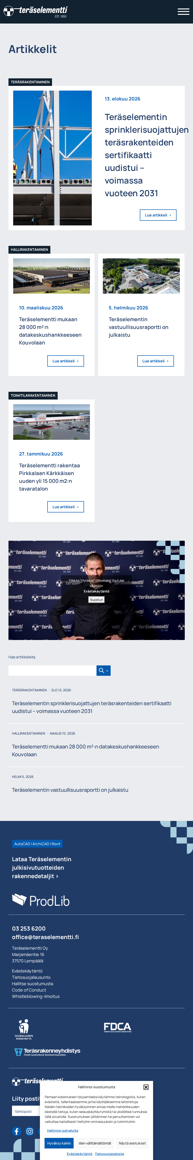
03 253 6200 (29, 928)
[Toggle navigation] (183, 11)
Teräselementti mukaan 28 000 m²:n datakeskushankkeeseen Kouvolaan (85, 750)
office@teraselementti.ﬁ (45, 937)
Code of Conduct (29, 990)
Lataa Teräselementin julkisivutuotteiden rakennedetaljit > (41, 867)
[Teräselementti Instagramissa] (29, 1131)
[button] (146, 1087)
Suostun (96, 599)
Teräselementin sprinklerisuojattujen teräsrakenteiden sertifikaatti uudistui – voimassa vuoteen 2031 (91, 707)
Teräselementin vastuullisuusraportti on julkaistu (70, 789)
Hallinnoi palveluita (62, 1130)
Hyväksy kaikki (59, 1143)
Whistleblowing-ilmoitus (36, 996)
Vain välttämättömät (95, 1143)
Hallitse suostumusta (32, 983)
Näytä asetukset (132, 1143)
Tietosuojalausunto (31, 977)
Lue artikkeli (156, 215)
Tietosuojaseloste (109, 1154)
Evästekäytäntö (79, 1154)
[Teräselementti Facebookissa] (16, 1131)
